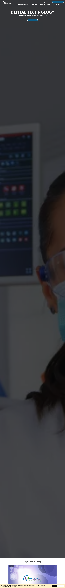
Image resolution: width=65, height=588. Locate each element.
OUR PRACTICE (42, 4)
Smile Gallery (34, 4)
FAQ (53, 4)
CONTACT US (58, 4)
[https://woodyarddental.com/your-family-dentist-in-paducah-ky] (7, 3)
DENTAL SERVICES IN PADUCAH (23, 4)
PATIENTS (48, 4)
